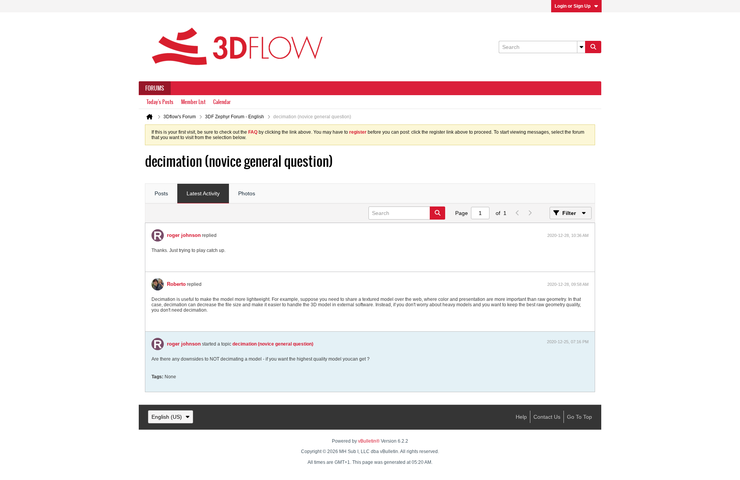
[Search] (593, 47)
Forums (154, 88)
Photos (246, 193)
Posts (161, 193)
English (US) (166, 417)
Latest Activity (203, 193)
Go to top (579, 417)
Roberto (176, 284)
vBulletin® (369, 441)
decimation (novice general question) (272, 344)
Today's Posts (159, 102)
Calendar (221, 102)
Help (521, 417)
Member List (193, 102)
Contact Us (546, 417)
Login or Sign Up (572, 6)
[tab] (161, 194)
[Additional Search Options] (581, 47)
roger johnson (184, 235)
